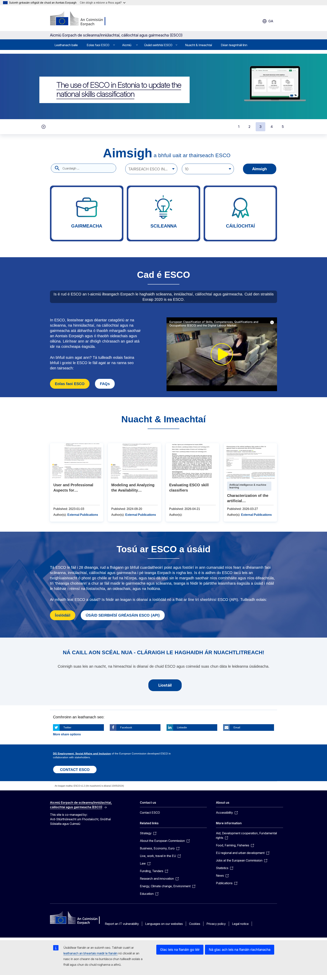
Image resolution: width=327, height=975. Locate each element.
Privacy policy (216, 924)
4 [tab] (272, 127)
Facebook (126, 727)
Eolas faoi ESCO (98, 45)
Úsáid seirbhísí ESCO (158, 45)
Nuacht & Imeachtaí (198, 45)
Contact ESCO (150, 812)
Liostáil (165, 685)
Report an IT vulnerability (122, 924)
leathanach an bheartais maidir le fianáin (90, 953)
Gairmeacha (86, 213)
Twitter (67, 727)
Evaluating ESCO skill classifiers (192, 482)
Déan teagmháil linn (234, 45)
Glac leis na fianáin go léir (180, 950)
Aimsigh (259, 169)
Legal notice (240, 924)
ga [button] (270, 21)
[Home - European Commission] (80, 18)
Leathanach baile (66, 45)
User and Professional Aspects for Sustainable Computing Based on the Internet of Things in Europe (76, 482)
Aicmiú (126, 45)
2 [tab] (249, 127)
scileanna (163, 213)
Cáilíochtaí (240, 213)
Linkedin (182, 727)
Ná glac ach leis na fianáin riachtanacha (239, 950)
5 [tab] (283, 127)
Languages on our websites (164, 924)
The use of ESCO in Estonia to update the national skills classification (118, 89)
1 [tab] (238, 127)
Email (237, 727)
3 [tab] (260, 127)
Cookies (194, 924)
